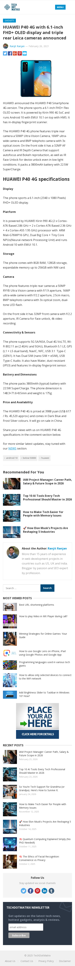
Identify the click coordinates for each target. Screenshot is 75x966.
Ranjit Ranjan (17, 46)
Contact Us (27, 961)
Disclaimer (65, 961)
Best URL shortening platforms (36, 604)
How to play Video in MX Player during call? (43, 616)
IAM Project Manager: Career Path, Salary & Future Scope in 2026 (47, 481)
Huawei (45, 457)
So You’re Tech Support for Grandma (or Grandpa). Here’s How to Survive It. (42, 788)
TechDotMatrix (42, 955)
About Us (10, 961)
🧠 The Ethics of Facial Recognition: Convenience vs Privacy (39, 858)
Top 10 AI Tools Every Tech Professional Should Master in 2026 (47, 497)
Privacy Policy (46, 961)
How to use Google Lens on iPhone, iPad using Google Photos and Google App (42, 652)
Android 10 (11, 457)
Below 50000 (29, 457)
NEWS (12, 448)
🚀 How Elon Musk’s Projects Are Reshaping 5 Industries (45, 530)
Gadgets (9, 20)
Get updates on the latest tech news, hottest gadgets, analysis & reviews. (34, 918)
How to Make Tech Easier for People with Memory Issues (43, 514)
